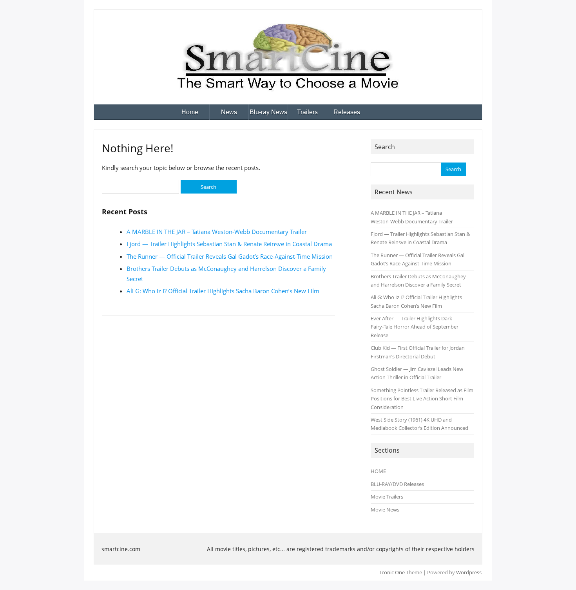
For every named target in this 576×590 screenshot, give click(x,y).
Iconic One (392, 572)
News (229, 112)
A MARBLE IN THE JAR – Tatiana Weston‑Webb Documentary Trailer (217, 232)
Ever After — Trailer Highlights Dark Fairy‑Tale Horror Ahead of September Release (414, 327)
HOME (378, 471)
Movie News (385, 509)
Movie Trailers (387, 496)
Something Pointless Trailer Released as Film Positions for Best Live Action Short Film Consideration (422, 399)
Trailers (307, 112)
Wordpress (469, 572)
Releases (346, 112)
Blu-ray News (268, 112)
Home (189, 112)
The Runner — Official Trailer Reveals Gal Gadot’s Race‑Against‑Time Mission (230, 256)
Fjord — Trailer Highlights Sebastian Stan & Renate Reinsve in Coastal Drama (229, 244)
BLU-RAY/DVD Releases (397, 484)
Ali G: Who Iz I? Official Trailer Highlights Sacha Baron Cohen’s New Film (223, 291)
